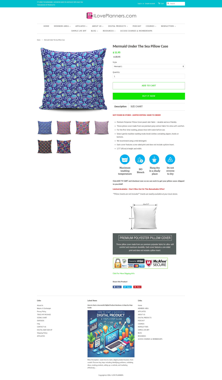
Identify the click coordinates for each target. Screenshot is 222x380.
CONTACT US (41, 327)
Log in (140, 4)
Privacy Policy (41, 311)
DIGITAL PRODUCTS (117, 26)
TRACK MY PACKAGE (44, 314)
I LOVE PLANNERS (117, 375)
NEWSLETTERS (168, 26)
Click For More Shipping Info (123, 273)
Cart (162, 4)
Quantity (116, 72)
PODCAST (137, 26)
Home (46, 26)
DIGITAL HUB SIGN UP (44, 330)
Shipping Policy (42, 333)
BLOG (94, 31)
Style (115, 62)
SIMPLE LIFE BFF (78, 31)
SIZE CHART (137, 106)
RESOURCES (108, 31)
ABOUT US (97, 26)
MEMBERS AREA (61, 26)
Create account (150, 4)
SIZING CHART (42, 318)
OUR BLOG (40, 321)
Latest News (92, 301)
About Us (40, 305)
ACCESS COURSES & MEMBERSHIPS (136, 31)
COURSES (150, 26)
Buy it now (148, 96)
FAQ (38, 324)
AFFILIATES (81, 26)
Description (120, 106)
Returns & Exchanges (44, 308)
